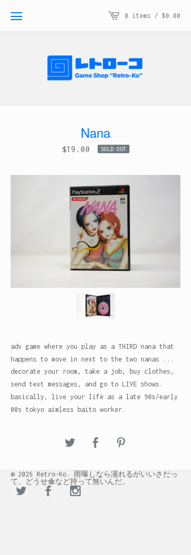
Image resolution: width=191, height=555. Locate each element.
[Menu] (16, 16)
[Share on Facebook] (95, 443)
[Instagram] (75, 492)
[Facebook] (48, 492)
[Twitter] (21, 492)
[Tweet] (70, 443)
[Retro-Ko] (95, 68)
